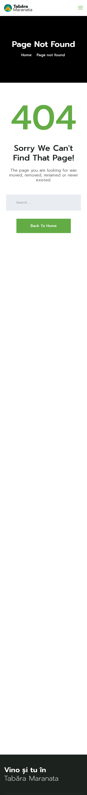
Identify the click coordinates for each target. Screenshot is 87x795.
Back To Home (44, 226)
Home (26, 55)
